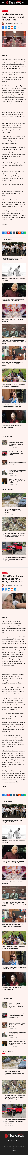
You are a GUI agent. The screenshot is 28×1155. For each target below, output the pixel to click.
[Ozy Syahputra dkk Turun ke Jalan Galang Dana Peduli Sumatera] (14, 249)
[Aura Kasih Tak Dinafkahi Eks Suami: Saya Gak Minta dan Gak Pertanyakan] (14, 396)
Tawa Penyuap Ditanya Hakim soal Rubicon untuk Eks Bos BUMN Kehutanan (16, 453)
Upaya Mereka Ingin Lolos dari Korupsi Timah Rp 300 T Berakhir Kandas (17, 481)
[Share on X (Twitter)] (6, 27)
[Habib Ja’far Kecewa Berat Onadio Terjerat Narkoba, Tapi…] (14, 39)
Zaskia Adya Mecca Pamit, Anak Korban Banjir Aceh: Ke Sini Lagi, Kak (13, 385)
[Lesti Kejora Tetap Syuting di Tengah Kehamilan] (14, 311)
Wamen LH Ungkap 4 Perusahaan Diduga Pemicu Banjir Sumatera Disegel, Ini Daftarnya (15, 535)
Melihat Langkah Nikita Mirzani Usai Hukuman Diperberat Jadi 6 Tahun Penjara (12, 363)
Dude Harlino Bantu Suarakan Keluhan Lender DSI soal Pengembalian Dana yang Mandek (14, 341)
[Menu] (3, 2)
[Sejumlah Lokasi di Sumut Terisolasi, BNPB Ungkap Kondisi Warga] (14, 500)
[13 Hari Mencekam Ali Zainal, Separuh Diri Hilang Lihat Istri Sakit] (14, 601)
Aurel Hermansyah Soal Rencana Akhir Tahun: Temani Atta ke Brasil (13, 300)
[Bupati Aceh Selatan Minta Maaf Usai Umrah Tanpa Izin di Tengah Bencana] (4, 462)
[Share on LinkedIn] (9, 27)
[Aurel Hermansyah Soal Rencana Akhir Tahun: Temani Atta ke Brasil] (14, 290)
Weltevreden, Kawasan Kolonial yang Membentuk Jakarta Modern (17, 472)
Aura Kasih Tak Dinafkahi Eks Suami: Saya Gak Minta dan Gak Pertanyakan (14, 405)
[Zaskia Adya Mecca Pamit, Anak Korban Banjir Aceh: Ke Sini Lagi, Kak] (14, 375)
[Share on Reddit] (12, 27)
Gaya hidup (5, 10)
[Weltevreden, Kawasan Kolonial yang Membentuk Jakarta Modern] (4, 472)
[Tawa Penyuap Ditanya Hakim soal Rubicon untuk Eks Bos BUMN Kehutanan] (4, 453)
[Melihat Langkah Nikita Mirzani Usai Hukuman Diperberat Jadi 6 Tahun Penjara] (14, 353)
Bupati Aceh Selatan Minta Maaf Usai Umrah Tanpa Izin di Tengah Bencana (17, 462)
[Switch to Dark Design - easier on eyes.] (25, 2)
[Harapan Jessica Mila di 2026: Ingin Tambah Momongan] (14, 416)
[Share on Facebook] (3, 27)
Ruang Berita (9, 23)
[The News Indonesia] (13, 2)
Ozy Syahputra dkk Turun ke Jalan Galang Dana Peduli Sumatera (12, 258)
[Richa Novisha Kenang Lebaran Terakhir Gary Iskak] (14, 269)
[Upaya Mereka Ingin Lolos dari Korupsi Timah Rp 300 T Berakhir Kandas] (4, 481)
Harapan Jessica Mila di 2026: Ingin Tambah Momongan (12, 426)
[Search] (23, 2)
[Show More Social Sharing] (18, 27)
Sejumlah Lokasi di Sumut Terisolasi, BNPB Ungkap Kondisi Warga (14, 510)
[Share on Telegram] (15, 27)
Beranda (3, 7)
